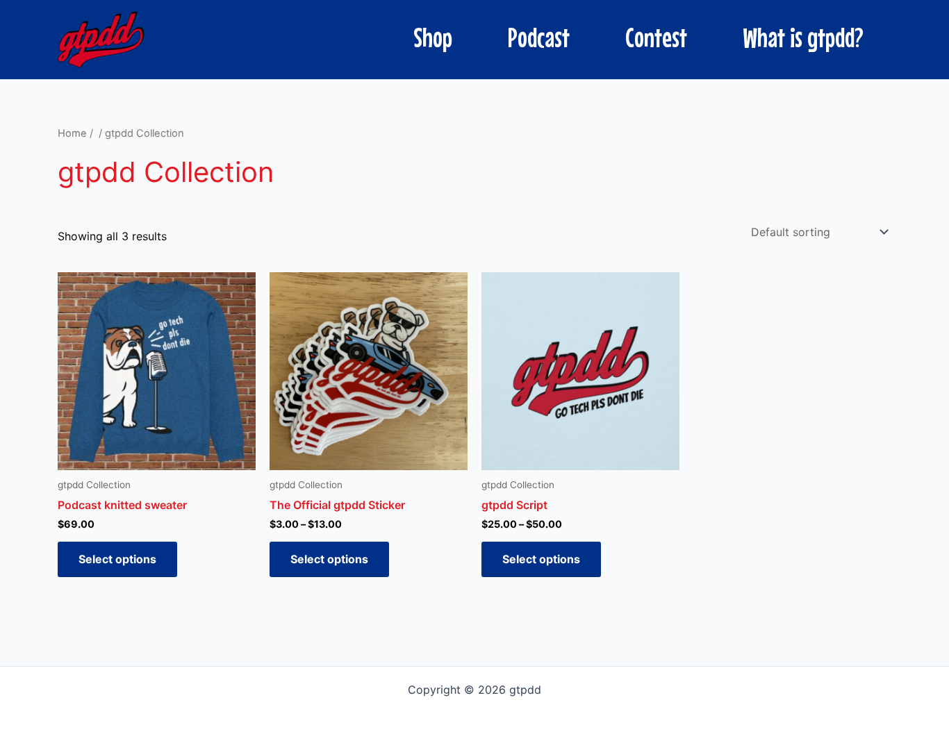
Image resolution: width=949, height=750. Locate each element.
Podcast (539, 37)
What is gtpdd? (803, 37)
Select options (117, 559)
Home (72, 133)
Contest (656, 37)
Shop (432, 37)
